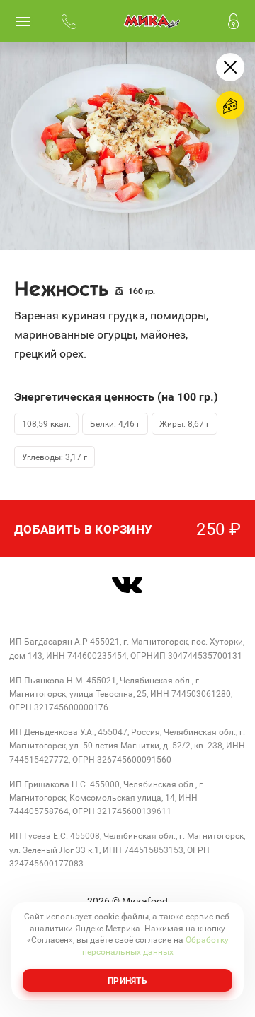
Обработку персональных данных (155, 945)
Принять (127, 980)
